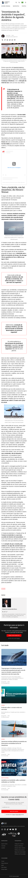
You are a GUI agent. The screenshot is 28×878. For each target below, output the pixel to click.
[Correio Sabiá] (5, 2)
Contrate (3, 845)
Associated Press (6, 683)
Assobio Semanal (5, 6)
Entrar (18, 638)
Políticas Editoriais (19, 845)
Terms (14, 814)
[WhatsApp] (2, 829)
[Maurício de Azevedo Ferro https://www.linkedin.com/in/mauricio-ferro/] (6, 611)
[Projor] (13, 834)
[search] (16, 2)
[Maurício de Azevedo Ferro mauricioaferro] (5, 611)
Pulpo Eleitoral (4, 863)
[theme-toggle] (19, 2)
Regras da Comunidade (20, 852)
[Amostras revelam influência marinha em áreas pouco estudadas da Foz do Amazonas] (14, 728)
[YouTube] (10, 829)
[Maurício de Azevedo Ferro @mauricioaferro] (3, 611)
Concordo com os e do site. (15, 814)
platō (2, 865)
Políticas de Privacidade (20, 854)
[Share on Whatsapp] (12, 40)
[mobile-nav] (25, 2)
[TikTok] (7, 829)
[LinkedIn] (16, 829)
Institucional (5, 777)
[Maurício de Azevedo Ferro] (3, 36)
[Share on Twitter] (2, 40)
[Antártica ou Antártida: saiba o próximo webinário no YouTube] (14, 767)
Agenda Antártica (19, 67)
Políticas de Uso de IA (19, 850)
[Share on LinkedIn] (7, 40)
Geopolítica (16, 6)
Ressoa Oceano (6, 717)
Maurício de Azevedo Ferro (12, 36)
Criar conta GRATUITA (14, 635)
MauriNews (4, 867)
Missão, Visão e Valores (20, 847)
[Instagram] (5, 829)
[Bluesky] (13, 829)
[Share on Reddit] (10, 40)
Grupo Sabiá (4, 869)
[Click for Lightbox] (14, 228)
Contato (3, 847)
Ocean (3, 588)
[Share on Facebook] (5, 40)
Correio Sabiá (5, 755)
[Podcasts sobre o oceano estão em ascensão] (14, 694)
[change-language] (22, 2)
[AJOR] (3, 834)
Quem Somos (4, 843)
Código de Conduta (19, 843)
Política (24, 6)
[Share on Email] (15, 40)
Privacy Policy (18, 814)
